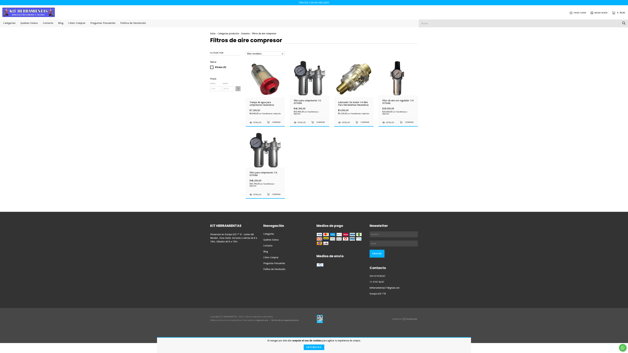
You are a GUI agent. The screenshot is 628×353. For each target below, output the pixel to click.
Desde (213, 83)
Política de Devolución (133, 23)
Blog (60, 23)
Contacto (48, 23)
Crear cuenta (580, 13)
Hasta (225, 83)
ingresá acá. (262, 320)
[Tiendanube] (405, 319)
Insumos (245, 33)
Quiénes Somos (29, 23)
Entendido (314, 347)
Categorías (9, 23)
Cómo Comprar (77, 23)
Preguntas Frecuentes (102, 23)
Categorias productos (228, 33)
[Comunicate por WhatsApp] (622, 347)
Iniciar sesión (600, 13)
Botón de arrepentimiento (285, 320)
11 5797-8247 (377, 282)
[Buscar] (624, 23)
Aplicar (238, 88)
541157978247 (377, 276)
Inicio (213, 33)
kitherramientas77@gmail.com (385, 287)
